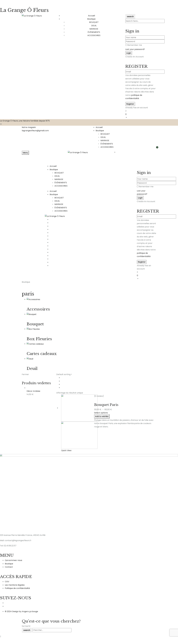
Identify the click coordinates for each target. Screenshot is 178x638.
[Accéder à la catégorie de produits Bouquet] (31, 314)
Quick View (66, 450)
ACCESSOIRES (93, 35)
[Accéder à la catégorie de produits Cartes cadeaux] (35, 343)
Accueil (99, 127)
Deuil (32, 368)
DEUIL (94, 25)
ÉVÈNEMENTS (94, 32)
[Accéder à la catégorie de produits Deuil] (30, 358)
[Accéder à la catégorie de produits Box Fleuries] (33, 329)
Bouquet (35, 324)
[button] (140, 116)
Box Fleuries (39, 338)
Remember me (134, 45)
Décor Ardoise (33, 391)
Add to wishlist (102, 416)
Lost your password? (135, 49)
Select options (101, 412)
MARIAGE (93, 28)
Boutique (100, 130)
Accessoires (38, 309)
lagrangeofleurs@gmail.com (35, 130)
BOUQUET (94, 22)
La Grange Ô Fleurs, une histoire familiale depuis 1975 (25, 120)
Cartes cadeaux (42, 353)
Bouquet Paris (106, 405)
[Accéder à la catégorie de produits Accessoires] (33, 299)
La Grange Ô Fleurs (24, 10)
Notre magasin (29, 127)
